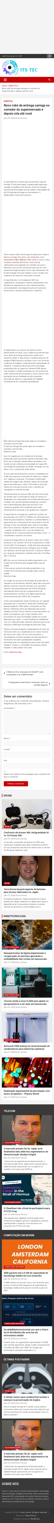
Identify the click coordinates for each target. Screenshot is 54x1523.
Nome (7, 738)
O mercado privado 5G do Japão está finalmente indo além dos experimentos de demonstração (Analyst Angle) (26, 1151)
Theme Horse (30, 1515)
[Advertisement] (27, 27)
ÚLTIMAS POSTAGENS (17, 1359)
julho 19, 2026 (9, 1097)
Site (5, 760)
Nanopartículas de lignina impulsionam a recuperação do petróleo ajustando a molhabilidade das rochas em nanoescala (25, 956)
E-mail (7, 749)
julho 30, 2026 (9, 1158)
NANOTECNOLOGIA (15, 916)
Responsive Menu (49, 56)
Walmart (22, 260)
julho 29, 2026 (9, 839)
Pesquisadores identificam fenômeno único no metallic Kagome (28, 683)
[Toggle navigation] (5, 80)
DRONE (8, 795)
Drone (7, 826)
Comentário (9, 708)
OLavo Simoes (21, 118)
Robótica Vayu (16, 652)
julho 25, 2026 (9, 1007)
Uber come (31, 260)
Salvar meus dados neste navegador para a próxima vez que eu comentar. (27, 775)
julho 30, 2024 (9, 118)
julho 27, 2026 (9, 895)
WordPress (35, 1519)
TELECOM (9, 1111)
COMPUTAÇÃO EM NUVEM (19, 1235)
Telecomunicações (13, 1143)
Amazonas (8, 260)
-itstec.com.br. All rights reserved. (33, 1512)
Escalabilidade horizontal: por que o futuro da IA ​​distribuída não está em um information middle (26, 1332)
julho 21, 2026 (9, 1052)
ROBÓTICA (8, 101)
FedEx (16, 260)
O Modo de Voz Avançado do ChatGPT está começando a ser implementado (24, 673)
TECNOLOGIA (10, 1391)
